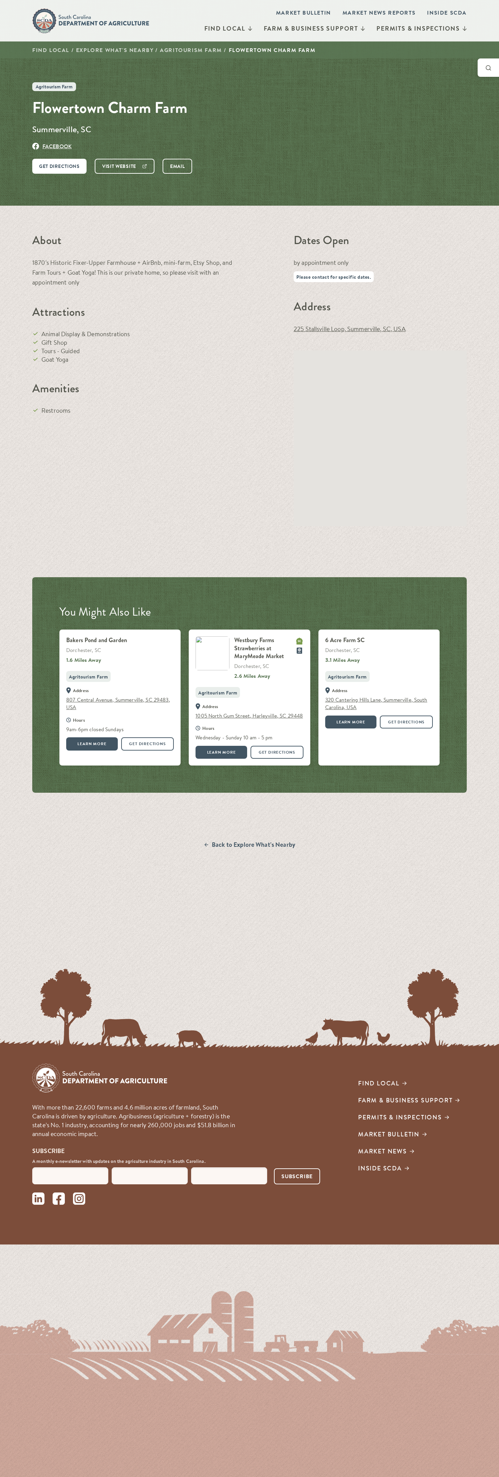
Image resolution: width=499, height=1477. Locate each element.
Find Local (224, 28)
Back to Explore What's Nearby (253, 844)
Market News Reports (379, 12)
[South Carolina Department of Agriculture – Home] (91, 20)
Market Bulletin (303, 12)
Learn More (91, 743)
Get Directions (59, 166)
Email (177, 166)
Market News (382, 1151)
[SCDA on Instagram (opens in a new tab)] (79, 1199)
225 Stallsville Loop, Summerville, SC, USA (350, 329)
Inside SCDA (447, 12)
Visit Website (119, 166)
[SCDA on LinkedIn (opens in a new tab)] (38, 1199)
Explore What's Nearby (114, 50)
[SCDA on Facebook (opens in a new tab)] (59, 1199)
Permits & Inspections (418, 28)
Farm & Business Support (311, 28)
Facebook (57, 146)
